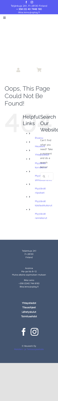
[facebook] (26, 2)
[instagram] (32, 2)
